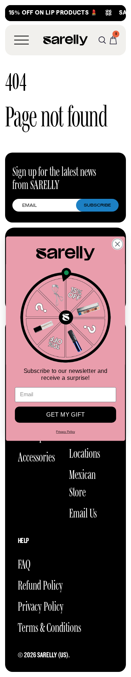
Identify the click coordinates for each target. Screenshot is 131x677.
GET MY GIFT (65, 414)
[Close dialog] (117, 244)
